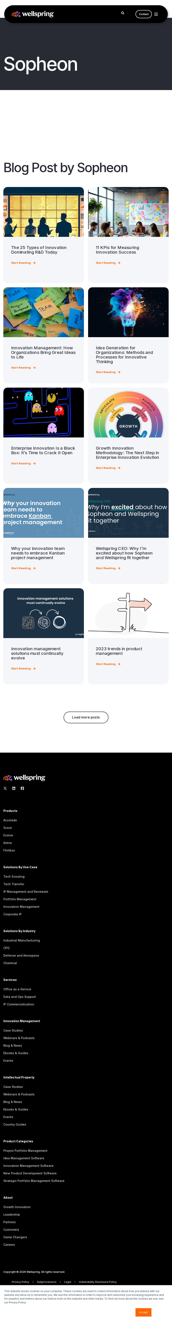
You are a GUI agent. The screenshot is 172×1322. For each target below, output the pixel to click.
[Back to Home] (33, 14)
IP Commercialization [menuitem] (18, 1004)
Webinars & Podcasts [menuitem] (19, 1038)
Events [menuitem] (8, 1060)
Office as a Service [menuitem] (17, 989)
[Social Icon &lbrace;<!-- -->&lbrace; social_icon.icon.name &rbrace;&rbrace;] (6, 788)
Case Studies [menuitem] (13, 1030)
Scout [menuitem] (7, 827)
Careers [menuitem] (9, 1244)
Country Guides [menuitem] (14, 1124)
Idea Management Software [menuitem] (23, 1158)
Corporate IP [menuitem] (12, 914)
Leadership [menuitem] (11, 1214)
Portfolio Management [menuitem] (19, 899)
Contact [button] (144, 14)
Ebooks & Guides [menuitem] (15, 1053)
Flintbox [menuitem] (9, 850)
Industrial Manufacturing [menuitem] (21, 940)
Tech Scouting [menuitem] (14, 876)
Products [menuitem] (10, 811)
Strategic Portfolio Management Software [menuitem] (33, 1181)
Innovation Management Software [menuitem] (28, 1165)
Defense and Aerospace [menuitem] (21, 955)
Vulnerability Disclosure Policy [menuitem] (98, 1281)
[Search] (122, 12)
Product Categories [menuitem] (18, 1141)
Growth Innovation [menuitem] (17, 1207)
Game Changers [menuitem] (15, 1237)
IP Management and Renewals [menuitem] (25, 891)
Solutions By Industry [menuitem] (19, 931)
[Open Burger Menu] (156, 14)
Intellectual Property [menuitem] (18, 1077)
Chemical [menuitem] (10, 963)
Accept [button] (143, 1312)
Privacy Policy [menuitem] (21, 1281)
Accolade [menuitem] (10, 820)
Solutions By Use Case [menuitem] (20, 867)
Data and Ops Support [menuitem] (19, 996)
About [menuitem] (8, 1197)
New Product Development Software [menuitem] (30, 1173)
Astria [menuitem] (7, 843)
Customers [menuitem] (11, 1229)
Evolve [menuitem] (8, 835)
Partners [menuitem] (9, 1222)
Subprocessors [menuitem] (47, 1281)
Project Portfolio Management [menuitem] (25, 1150)
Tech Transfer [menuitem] (13, 884)
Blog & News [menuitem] (12, 1045)
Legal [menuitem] (68, 1281)
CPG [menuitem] (6, 948)
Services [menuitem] (10, 980)
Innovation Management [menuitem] (21, 906)
